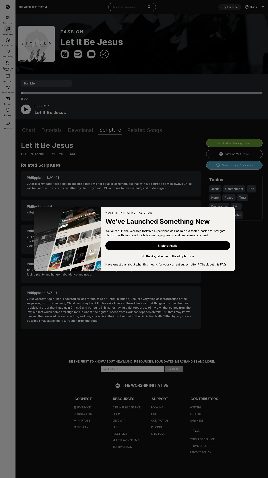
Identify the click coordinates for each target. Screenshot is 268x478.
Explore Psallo (168, 245)
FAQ (223, 264)
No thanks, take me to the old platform (167, 256)
